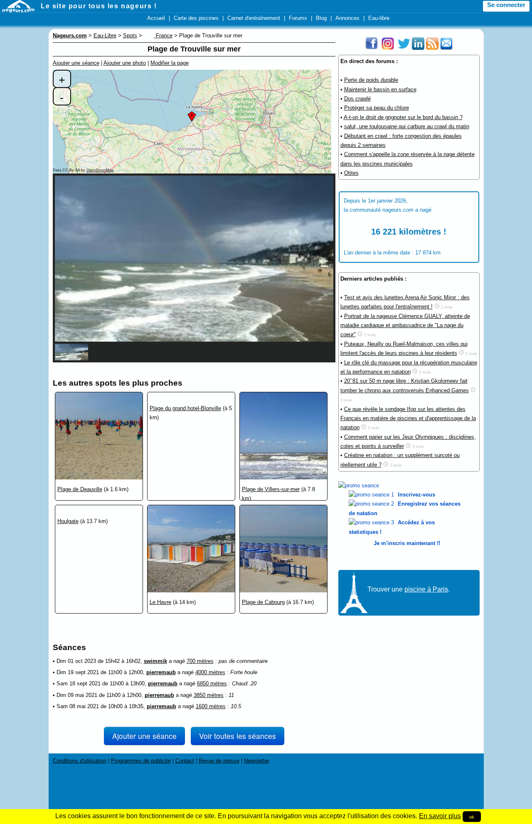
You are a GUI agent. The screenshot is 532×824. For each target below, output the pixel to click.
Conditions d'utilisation (79, 761)
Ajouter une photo (124, 63)
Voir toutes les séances (237, 736)
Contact (184, 761)
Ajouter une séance (76, 63)
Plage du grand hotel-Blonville (185, 408)
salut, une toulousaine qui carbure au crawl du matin (406, 126)
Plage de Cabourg (263, 602)
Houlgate (68, 521)
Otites (351, 173)
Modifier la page (169, 63)
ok (471, 816)
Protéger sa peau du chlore (376, 108)
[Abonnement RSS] (432, 48)
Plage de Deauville (79, 489)
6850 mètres (212, 683)
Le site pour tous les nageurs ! (99, 6)
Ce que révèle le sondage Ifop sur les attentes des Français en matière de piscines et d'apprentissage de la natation (408, 418)
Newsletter (256, 761)
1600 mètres (211, 706)
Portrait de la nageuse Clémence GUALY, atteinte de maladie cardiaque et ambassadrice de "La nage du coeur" (405, 325)
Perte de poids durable (371, 80)
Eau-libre (378, 18)
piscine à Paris (426, 589)
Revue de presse (219, 761)
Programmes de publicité (141, 761)
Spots (130, 35)
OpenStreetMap (99, 170)
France (163, 35)
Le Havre (160, 602)
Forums (298, 18)
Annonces (347, 18)
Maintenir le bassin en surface (380, 89)
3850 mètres (209, 695)
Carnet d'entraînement (253, 18)
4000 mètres (210, 672)
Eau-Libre (105, 35)
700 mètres (200, 661)
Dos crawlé (357, 98)
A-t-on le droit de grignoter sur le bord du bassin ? (403, 117)
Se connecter (506, 5)
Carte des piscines (196, 18)
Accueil (156, 18)
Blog (321, 18)
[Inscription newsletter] (446, 48)
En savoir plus (440, 815)
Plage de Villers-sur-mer (271, 489)
